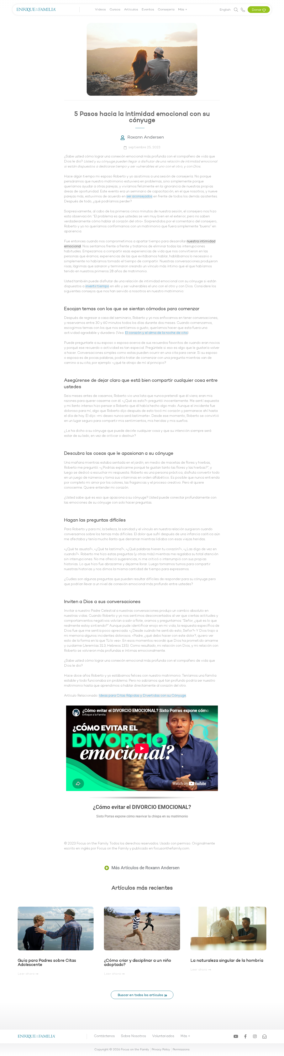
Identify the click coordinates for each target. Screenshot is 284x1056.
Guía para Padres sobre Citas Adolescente (47, 962)
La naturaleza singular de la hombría (226, 960)
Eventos (148, 9)
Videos (100, 9)
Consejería (166, 9)
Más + (182, 9)
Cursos (115, 9)
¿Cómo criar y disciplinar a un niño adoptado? (137, 962)
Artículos (131, 9)
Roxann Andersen (145, 137)
